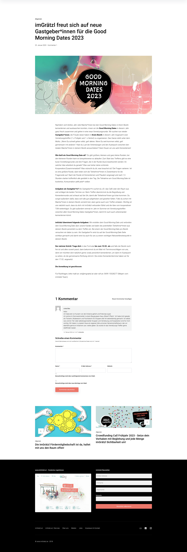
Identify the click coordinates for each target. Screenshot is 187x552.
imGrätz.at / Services (52, 528)
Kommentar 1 (52, 45)
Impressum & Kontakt (92, 528)
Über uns (65, 528)
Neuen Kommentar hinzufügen (122, 299)
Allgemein (38, 19)
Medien (73, 528)
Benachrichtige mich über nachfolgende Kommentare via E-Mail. (75, 376)
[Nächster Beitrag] (124, 417)
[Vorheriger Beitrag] (63, 421)
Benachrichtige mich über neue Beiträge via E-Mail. (71, 383)
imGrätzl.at (39, 528)
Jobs (80, 528)
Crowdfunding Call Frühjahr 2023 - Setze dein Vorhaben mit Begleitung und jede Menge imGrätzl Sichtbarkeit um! (122, 439)
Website (109, 366)
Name (57, 366)
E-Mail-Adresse (86, 366)
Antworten (81, 332)
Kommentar (59, 346)
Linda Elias (67, 308)
